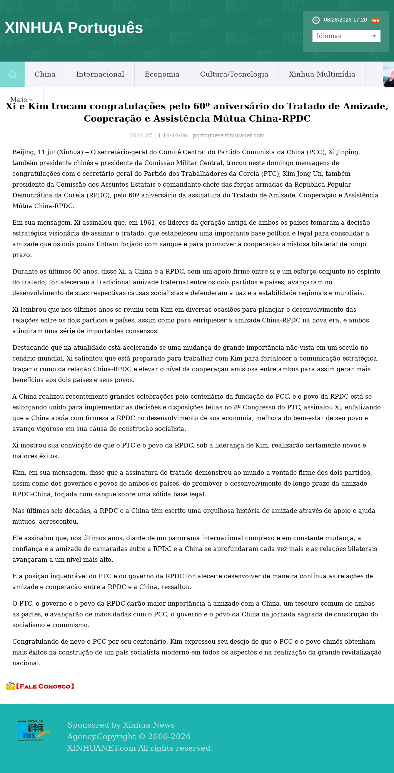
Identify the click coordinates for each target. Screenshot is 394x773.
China (45, 74)
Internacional (100, 74)
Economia (162, 74)
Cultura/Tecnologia (234, 74)
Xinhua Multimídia (322, 74)
